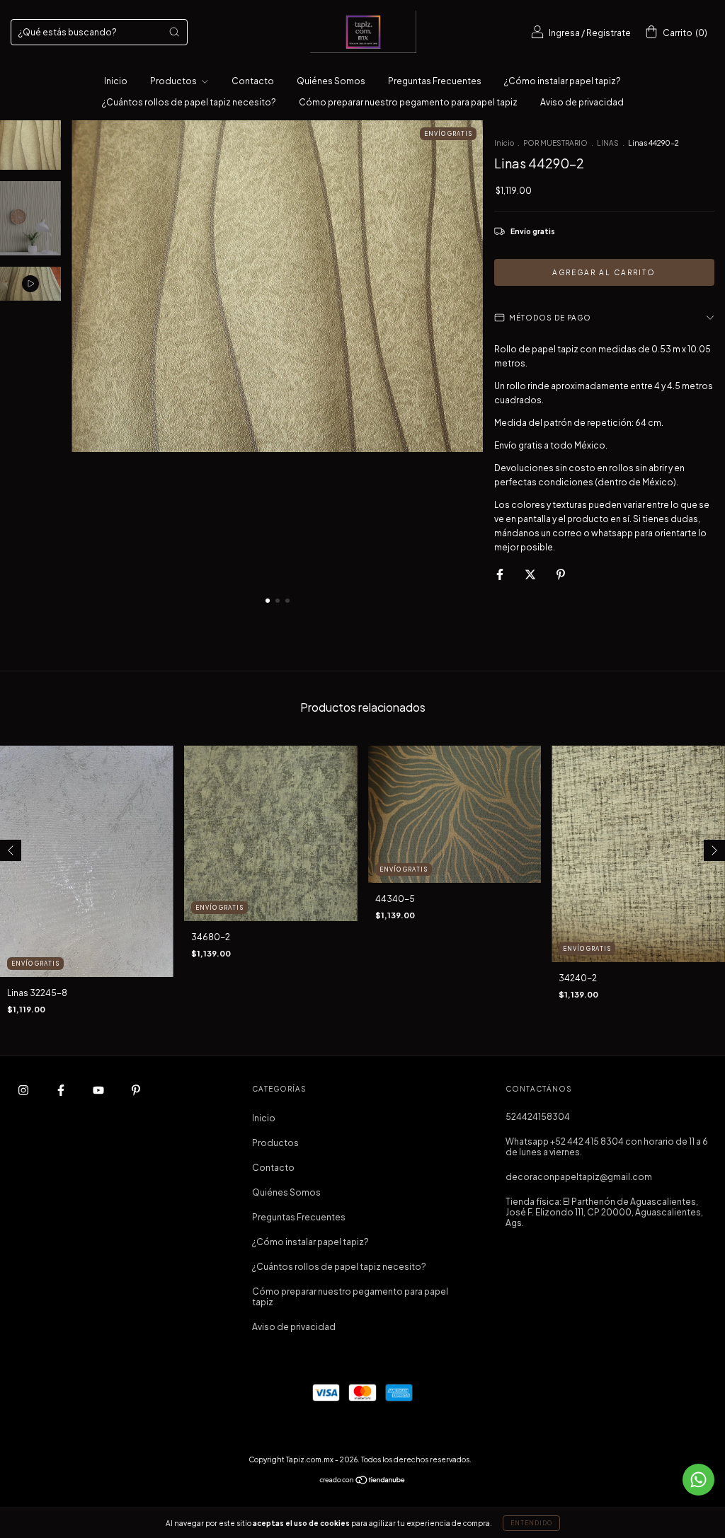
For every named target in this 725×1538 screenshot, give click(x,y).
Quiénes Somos (331, 81)
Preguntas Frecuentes (434, 81)
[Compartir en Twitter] (531, 574)
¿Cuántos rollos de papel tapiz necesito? (189, 102)
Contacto (253, 81)
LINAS (608, 143)
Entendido (531, 1523)
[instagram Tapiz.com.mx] (24, 1090)
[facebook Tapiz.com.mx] (61, 1090)
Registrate (608, 33)
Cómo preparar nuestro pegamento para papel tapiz (408, 102)
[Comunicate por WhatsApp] (698, 1480)
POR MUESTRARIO (555, 143)
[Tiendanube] (363, 1481)
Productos (174, 81)
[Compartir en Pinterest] (560, 574)
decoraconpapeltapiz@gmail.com (579, 1177)
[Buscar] (174, 32)
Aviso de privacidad (582, 102)
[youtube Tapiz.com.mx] (99, 1090)
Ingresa (564, 33)
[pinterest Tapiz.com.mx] (136, 1090)
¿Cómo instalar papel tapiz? (562, 81)
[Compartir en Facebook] (500, 574)
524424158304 (538, 1116)
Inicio (115, 81)
